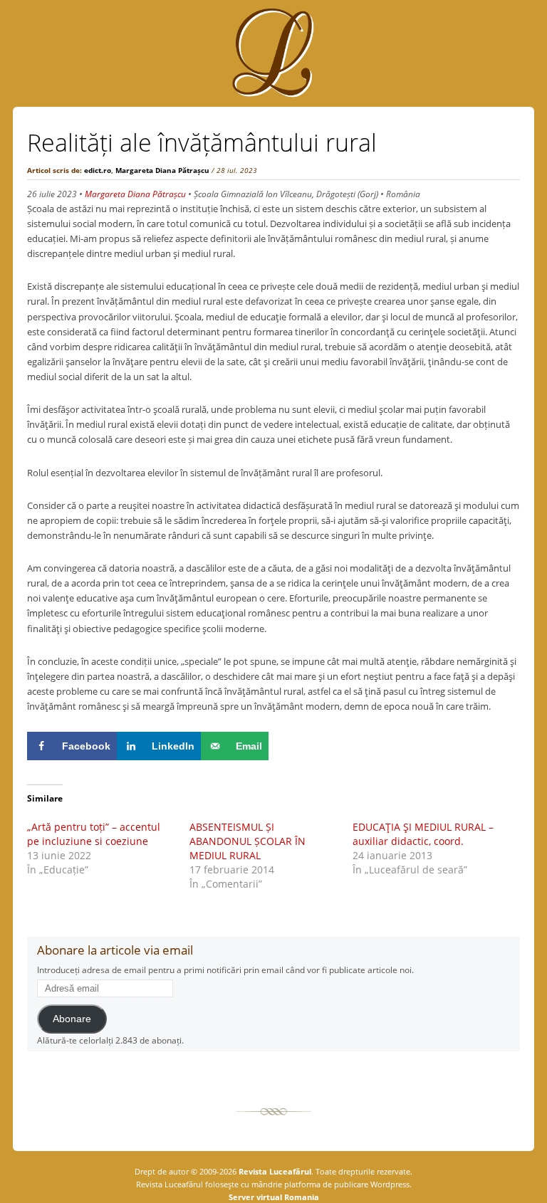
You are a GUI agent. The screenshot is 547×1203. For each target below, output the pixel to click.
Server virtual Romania (274, 1197)
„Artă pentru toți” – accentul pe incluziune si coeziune (93, 834)
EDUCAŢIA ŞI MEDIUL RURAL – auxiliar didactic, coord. (423, 834)
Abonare (72, 1019)
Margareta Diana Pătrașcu (162, 170)
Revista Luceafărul (273, 1171)
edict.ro (97, 170)
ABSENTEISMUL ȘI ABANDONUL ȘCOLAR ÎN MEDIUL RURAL (247, 841)
